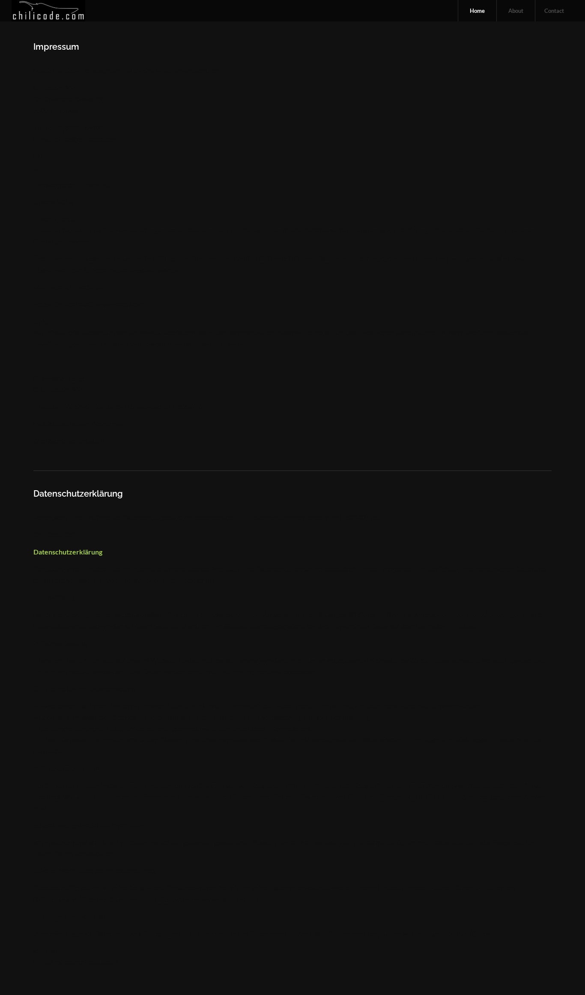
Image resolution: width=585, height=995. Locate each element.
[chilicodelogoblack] (48, 10)
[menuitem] (477, 10)
